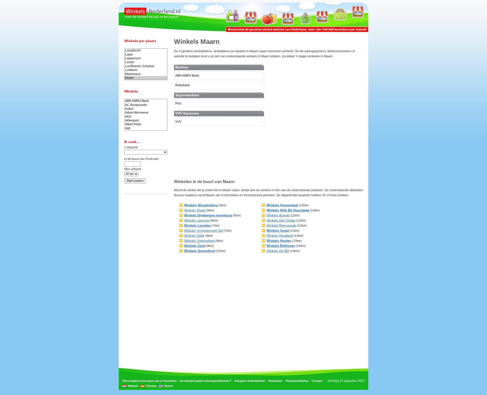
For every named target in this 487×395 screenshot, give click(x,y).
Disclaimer (275, 380)
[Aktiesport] (146, 120)
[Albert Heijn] (146, 124)
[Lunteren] (146, 70)
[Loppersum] (146, 58)
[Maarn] (146, 78)
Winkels (133, 385)
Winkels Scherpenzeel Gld (203, 230)
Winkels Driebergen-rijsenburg (208, 215)
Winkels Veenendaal (282, 205)
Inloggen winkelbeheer (250, 380)
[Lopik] (146, 55)
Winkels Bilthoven (281, 246)
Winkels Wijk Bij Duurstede (288, 210)
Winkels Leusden (197, 225)
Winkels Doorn (194, 210)
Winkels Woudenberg (201, 205)
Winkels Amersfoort (199, 251)
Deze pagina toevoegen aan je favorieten (150, 380)
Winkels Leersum (197, 220)
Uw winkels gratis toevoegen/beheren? (205, 380)
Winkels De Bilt (278, 251)
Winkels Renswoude (281, 225)
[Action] (146, 109)
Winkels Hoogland (280, 236)
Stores (168, 385)
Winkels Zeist (194, 246)
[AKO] (146, 117)
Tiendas (151, 385)
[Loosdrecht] (146, 50)
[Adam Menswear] (146, 113)
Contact (317, 380)
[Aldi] (146, 128)
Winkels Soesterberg (199, 241)
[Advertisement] (144, 277)
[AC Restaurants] (146, 105)
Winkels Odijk (194, 236)
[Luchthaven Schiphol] (146, 66)
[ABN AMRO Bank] (146, 101)
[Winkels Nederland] (152, 14)
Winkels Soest (278, 230)
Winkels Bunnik (278, 215)
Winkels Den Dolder (281, 220)
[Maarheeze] (146, 74)
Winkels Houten (279, 241)
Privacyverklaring (297, 380)
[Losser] (146, 62)
